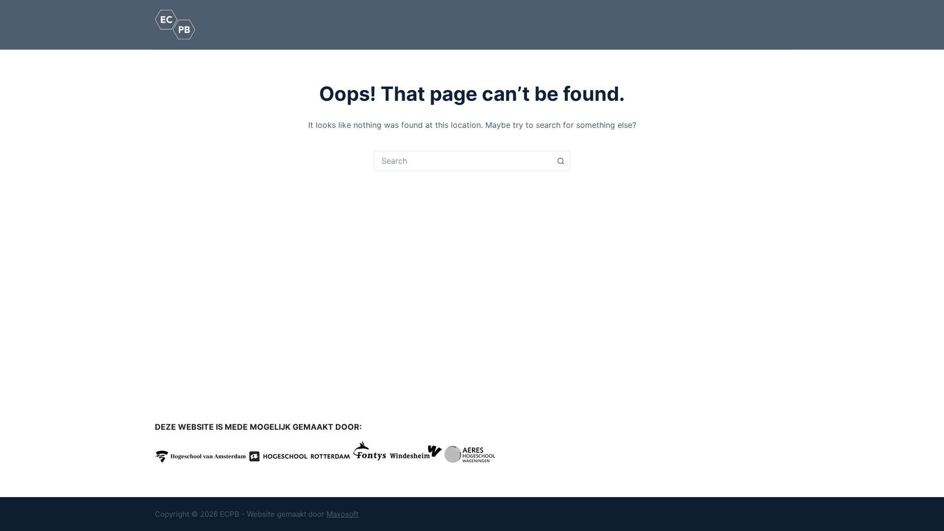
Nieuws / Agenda (624, 24)
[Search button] (560, 160)
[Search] (785, 25)
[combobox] (462, 161)
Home (250, 24)
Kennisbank (443, 24)
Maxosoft (342, 514)
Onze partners (560, 24)
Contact (679, 24)
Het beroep (289, 24)
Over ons (499, 24)
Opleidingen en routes (366, 24)
